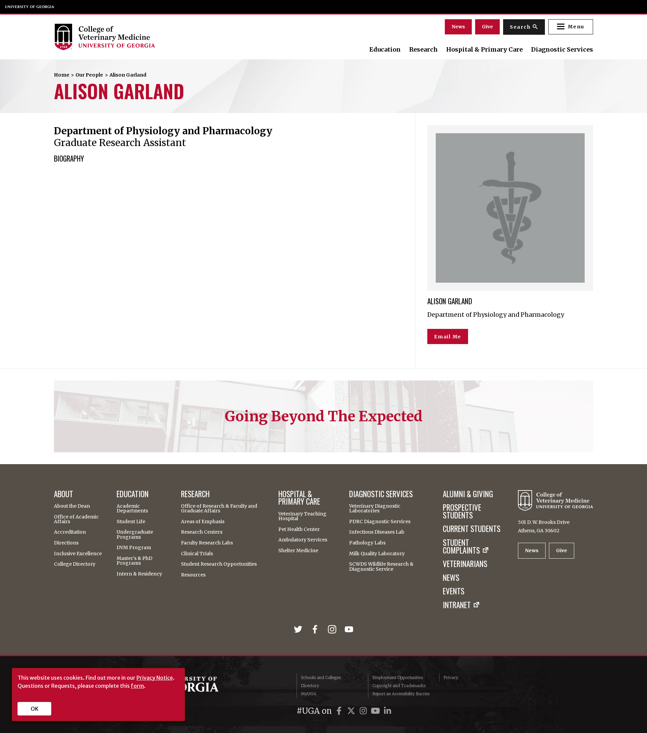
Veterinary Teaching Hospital (302, 516)
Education (385, 50)
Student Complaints (461, 546)
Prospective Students (462, 511)
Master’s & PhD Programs (134, 560)
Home (61, 75)
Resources (193, 574)
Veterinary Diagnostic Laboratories (374, 508)
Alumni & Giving (468, 494)
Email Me (447, 337)
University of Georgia (30, 6)
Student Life (131, 521)
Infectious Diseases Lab (376, 532)
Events (453, 591)
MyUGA (308, 693)
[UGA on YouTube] (376, 711)
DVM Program (134, 547)
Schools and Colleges (321, 677)
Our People (89, 75)
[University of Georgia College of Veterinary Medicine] (135, 37)
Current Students (471, 529)
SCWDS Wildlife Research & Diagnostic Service (381, 566)
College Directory (74, 564)
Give (487, 27)
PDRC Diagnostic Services (379, 521)
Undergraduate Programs (135, 534)
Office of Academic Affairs (76, 519)
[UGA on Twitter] (352, 711)
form (137, 685)
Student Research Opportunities (219, 564)
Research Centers (201, 532)
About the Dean (72, 506)
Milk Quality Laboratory (377, 553)
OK (34, 708)
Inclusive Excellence (78, 553)
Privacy (450, 677)
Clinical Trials (197, 553)
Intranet (457, 605)
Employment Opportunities (397, 677)
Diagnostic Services (562, 50)
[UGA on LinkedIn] (387, 711)
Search (520, 27)
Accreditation (70, 532)
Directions (66, 542)
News (458, 27)
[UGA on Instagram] (364, 711)
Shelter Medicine (298, 550)
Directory (310, 685)
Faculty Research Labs (207, 542)
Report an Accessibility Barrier (401, 693)
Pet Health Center (299, 529)
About (63, 494)
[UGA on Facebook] (340, 711)
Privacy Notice (154, 677)
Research (423, 50)
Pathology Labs (367, 542)
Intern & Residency (139, 573)
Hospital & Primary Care (484, 50)
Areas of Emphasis (202, 521)
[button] (570, 26)
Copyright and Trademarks (399, 685)
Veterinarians (465, 564)
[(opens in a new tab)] (299, 629)
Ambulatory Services (302, 539)
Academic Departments (132, 508)
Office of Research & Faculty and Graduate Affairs (219, 508)
